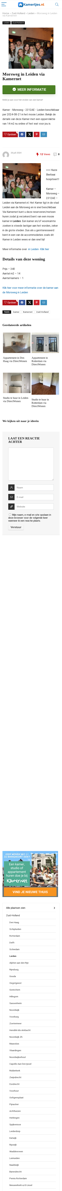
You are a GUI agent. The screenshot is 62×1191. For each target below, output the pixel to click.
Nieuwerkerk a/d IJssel (20, 1185)
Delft (11, 942)
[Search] (57, 4)
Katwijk (13, 1138)
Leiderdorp (14, 1131)
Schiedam (14, 949)
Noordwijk (14, 1010)
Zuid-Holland (18, 13)
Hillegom (13, 996)
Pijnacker (14, 1104)
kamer (16, 312)
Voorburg (14, 1016)
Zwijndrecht (15, 1077)
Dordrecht (14, 1084)
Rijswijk (13, 1144)
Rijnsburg (14, 969)
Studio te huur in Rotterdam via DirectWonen (40, 403)
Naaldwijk (14, 1165)
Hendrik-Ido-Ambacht (20, 1030)
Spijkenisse (15, 1124)
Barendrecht (15, 1171)
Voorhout (14, 1090)
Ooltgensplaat (16, 1097)
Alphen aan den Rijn (19, 962)
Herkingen (14, 1117)
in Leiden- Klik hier (38, 249)
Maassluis (14, 1043)
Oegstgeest (15, 983)
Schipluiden (15, 929)
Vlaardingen (15, 1050)
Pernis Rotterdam (18, 1178)
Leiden (31, 13)
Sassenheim (15, 1003)
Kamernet (28, 312)
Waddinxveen (16, 1151)
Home (5, 13)
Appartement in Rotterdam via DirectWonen (40, 361)
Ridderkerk (14, 1070)
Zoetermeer (15, 1023)
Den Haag (14, 922)
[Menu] (4, 4)
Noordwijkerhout (17, 1057)
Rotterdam (14, 935)
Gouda (12, 976)
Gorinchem (14, 989)
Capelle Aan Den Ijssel (20, 1064)
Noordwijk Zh (15, 1037)
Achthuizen (15, 1111)
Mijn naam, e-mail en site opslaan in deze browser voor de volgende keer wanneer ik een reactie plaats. (29, 517)
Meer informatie (31, 90)
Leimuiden (14, 1158)
